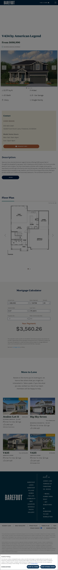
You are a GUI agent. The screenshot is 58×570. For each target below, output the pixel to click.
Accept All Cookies (33, 566)
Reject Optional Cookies (48, 566)
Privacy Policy (34, 563)
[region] (29, 562)
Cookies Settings (6, 566)
